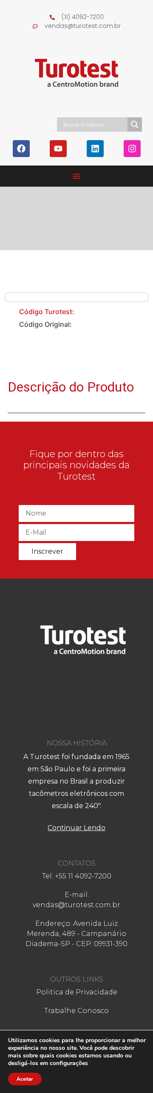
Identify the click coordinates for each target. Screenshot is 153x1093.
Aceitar (25, 1079)
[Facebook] (21, 148)
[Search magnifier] (135, 124)
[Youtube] (58, 148)
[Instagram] (132, 148)
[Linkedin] (95, 148)
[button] (76, 176)
